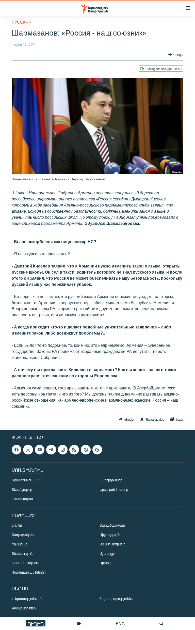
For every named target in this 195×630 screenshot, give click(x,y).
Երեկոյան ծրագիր (114, 489)
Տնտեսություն (22, 554)
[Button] (175, 55)
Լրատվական (22, 499)
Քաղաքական (23, 535)
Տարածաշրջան (112, 525)
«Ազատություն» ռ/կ (27, 599)
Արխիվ (105, 563)
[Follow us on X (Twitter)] (28, 449)
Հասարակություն (25, 563)
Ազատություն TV (25, 480)
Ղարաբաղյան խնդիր (28, 572)
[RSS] (74, 449)
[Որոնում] (161, 623)
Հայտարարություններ (117, 599)
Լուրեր (17, 525)
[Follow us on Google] (97, 449)
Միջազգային (110, 535)
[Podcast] (85, 449)
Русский (21, 22)
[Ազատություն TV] (79, 623)
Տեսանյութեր (22, 489)
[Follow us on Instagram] (63, 449)
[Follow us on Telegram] (51, 449)
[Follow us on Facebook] (16, 449)
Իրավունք (19, 544)
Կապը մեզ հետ (24, 608)
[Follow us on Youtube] (39, 449)
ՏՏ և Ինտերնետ (112, 544)
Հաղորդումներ (111, 480)
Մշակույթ (107, 554)
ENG (120, 623)
